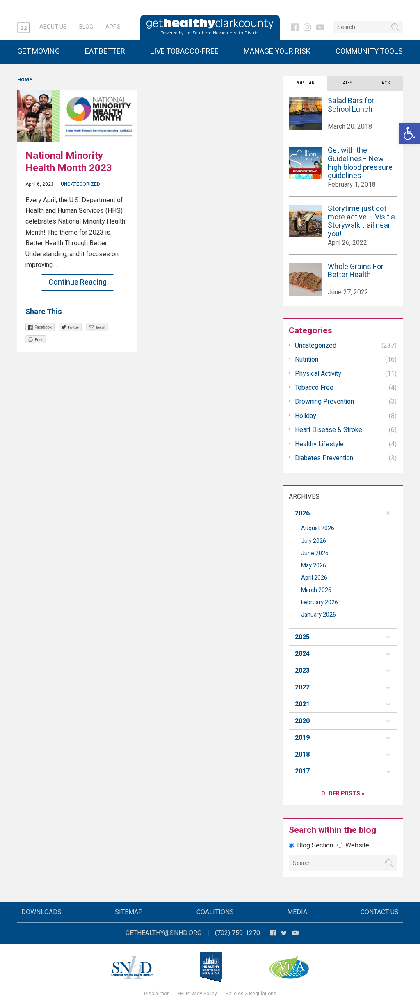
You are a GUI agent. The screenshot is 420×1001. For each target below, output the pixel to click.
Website (357, 845)
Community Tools (369, 51)
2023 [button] (302, 671)
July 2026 (313, 541)
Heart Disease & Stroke (328, 430)
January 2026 (318, 614)
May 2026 (313, 565)
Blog (86, 27)
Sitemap (129, 912)
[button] (409, 133)
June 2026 (315, 553)
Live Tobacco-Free (184, 51)
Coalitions (215, 912)
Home (24, 80)
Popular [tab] (304, 83)
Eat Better (105, 51)
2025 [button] (302, 637)
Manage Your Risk (277, 51)
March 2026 (316, 590)
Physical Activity (318, 374)
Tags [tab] (385, 83)
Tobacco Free (314, 388)
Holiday (305, 416)
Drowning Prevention (324, 402)
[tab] (343, 513)
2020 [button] (302, 721)
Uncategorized (80, 184)
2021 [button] (302, 704)
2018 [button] (302, 754)
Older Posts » (342, 793)
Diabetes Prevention (324, 458)
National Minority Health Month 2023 (68, 162)
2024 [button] (302, 654)
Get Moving (38, 51)
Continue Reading (77, 282)
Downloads (41, 912)
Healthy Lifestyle (319, 444)
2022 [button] (302, 687)
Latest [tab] (347, 83)
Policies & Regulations (251, 994)
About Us (53, 27)
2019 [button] (302, 738)
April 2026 (314, 578)
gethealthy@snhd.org (163, 933)
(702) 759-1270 (237, 933)
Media (297, 912)
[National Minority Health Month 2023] (77, 116)
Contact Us (380, 912)
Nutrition (306, 359)
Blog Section (315, 845)
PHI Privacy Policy (197, 994)
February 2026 (319, 602)
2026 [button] (302, 513)
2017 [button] (302, 771)
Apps (113, 27)
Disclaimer (156, 994)
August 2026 (317, 528)
